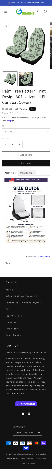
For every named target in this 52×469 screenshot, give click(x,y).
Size (3, 126)
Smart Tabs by (40, 256)
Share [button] (7, 263)
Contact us (11, 322)
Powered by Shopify (25, 454)
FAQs (8, 309)
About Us (10, 289)
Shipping (5, 113)
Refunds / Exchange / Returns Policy (22, 296)
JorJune (15, 454)
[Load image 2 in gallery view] (26, 79)
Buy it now (26, 163)
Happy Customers (14, 315)
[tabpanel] (26, 214)
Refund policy (41, 454)
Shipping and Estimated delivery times (24, 302)
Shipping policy (42, 458)
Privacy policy (12, 458)
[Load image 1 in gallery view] (10, 79)
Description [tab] (10, 172)
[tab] (27, 173)
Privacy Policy (12, 328)
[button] (6, 11)
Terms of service (13, 335)
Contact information (27, 463)
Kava (48, 256)
